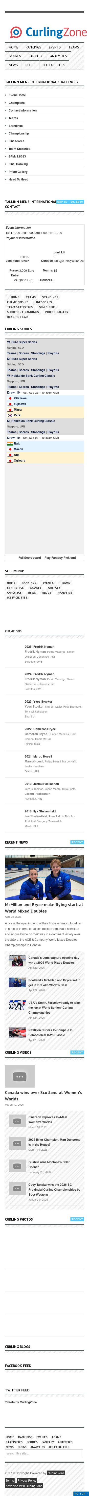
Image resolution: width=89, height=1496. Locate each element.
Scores (15, 56)
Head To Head (18, 179)
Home (13, 47)
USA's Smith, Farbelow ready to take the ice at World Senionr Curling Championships (54, 1007)
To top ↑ (81, 1493)
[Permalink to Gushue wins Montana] (17, 1165)
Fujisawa (20, 404)
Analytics (58, 56)
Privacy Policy (27, 1480)
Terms (10, 1480)
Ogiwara (19, 460)
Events (55, 47)
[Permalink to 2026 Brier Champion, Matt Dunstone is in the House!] (17, 1143)
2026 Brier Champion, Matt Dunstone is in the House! (54, 1142)
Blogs (30, 65)
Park (17, 415)
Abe (17, 454)
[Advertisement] (44, 507)
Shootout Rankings (23, 312)
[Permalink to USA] (17, 1004)
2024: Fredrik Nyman (39, 674)
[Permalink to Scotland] (17, 982)
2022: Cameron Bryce (40, 729)
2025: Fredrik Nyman (39, 646)
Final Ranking (18, 164)
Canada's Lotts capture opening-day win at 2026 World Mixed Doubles (53, 960)
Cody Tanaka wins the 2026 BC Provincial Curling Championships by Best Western (54, 1189)
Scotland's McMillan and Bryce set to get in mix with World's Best (54, 982)
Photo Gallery (18, 171)
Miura (18, 409)
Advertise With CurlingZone (24, 1486)
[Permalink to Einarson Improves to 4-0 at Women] (17, 1120)
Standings (16, 125)
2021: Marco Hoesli (38, 756)
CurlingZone (56, 1473)
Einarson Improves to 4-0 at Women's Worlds (47, 1119)
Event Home (17, 95)
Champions (17, 102)
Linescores (16, 141)
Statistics (15, 587)
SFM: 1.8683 (17, 156)
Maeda (18, 449)
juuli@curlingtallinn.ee (69, 261)
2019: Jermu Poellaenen (42, 783)
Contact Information (23, 110)
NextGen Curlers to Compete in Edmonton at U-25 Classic (50, 1032)
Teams (73, 47)
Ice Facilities (54, 65)
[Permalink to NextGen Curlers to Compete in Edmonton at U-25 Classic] (17, 1032)
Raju (17, 443)
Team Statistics (19, 148)
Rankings (33, 47)
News (13, 65)
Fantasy (36, 56)
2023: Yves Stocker (38, 701)
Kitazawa (20, 398)
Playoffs (53, 353)
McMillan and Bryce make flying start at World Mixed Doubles (44, 908)
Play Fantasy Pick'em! (60, 557)
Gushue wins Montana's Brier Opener (49, 1164)
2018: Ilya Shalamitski (40, 811)
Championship (19, 133)
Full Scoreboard (30, 557)
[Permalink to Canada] (17, 960)
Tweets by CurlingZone (21, 1402)
